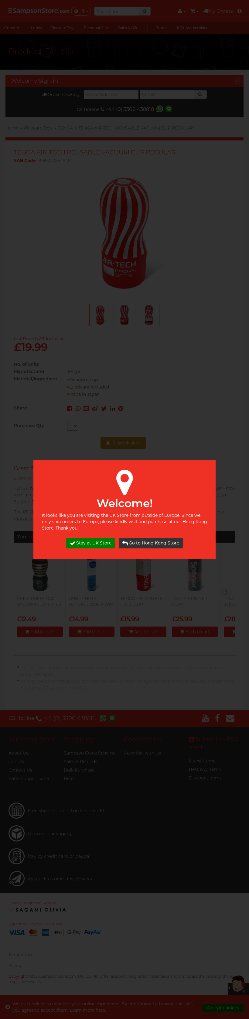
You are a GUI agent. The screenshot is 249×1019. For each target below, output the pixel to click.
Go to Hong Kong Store (154, 543)
